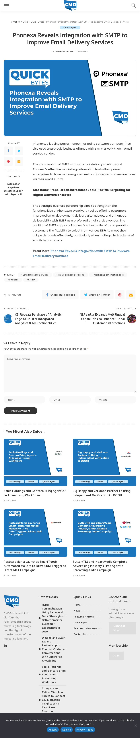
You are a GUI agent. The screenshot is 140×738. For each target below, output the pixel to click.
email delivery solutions (71, 275)
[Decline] (135, 725)
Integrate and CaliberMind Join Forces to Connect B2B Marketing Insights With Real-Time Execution (53, 700)
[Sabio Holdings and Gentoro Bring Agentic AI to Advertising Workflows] (35, 462)
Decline (66, 729)
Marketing (15, 481)
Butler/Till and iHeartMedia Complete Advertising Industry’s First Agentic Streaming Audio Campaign (100, 566)
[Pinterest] (8, 161)
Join (116, 655)
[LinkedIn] (5, 645)
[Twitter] (19, 151)
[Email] (19, 161)
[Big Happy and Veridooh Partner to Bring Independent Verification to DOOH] (104, 462)
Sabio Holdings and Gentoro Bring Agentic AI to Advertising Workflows (54, 674)
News (31, 481)
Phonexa (14, 279)
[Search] (132, 5)
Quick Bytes (70, 27)
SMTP (31, 279)
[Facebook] (8, 151)
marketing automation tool (109, 275)
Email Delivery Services (35, 275)
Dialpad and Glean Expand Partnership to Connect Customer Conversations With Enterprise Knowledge (54, 649)
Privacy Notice (84, 729)
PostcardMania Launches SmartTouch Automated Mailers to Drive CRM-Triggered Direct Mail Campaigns (35, 566)
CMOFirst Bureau (64, 51)
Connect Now (119, 628)
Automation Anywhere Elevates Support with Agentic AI (13, 189)
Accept (52, 729)
